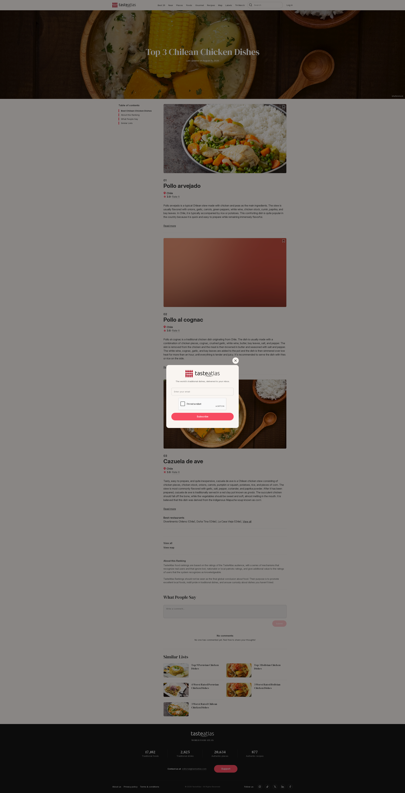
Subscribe (202, 416)
